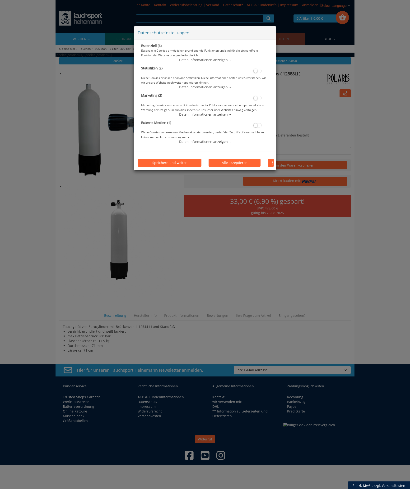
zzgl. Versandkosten (389, 485)
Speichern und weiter (169, 162)
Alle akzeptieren (234, 162)
